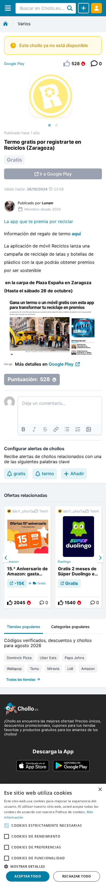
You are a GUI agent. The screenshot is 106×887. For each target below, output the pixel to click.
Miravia (53, 668)
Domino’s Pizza (19, 658)
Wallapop (14, 668)
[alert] (53, 835)
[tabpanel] (53, 659)
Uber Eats (48, 658)
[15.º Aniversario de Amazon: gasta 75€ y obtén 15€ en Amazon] (27, 557)
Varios (24, 23)
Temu (34, 668)
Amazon (12, 561)
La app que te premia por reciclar (38, 221)
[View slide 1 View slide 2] (53, 101)
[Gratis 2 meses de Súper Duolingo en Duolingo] (78, 557)
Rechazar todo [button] (76, 876)
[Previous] (6, 557)
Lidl (70, 668)
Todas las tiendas (20, 679)
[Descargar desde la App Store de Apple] (32, 765)
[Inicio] (5, 23)
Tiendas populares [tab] (23, 626)
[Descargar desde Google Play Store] (71, 765)
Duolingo (64, 561)
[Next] (100, 557)
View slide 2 (56, 125)
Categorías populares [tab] (70, 626)
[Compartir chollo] (83, 8)
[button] (53, 866)
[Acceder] (96, 8)
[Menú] (7, 8)
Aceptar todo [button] (27, 876)
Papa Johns (74, 658)
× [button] (100, 790)
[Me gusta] (10, 602)
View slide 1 (49, 125)
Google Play (14, 63)
